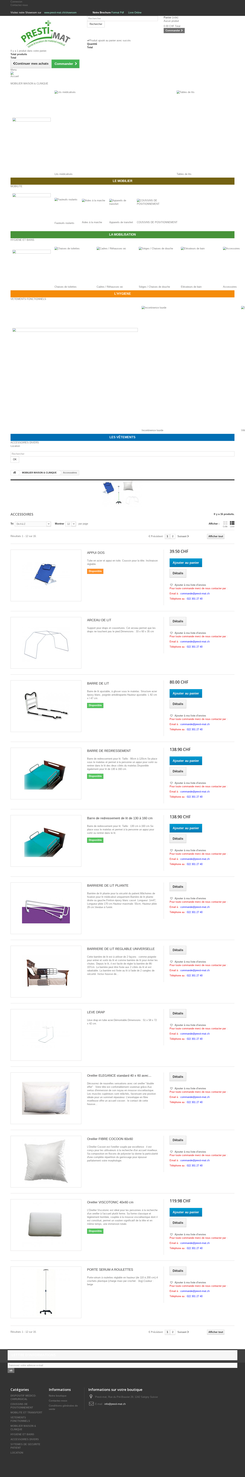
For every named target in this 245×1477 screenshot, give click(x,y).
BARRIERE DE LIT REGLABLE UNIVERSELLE (121, 949)
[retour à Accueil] (14, 472)
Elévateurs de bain (191, 286)
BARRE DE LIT (98, 683)
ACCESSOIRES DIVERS (25, 1439)
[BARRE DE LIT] (45, 706)
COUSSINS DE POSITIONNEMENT (157, 222)
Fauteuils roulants (64, 223)
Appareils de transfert (121, 222)
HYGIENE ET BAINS (22, 1434)
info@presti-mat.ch (115, 1404)
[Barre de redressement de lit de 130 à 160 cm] (45, 841)
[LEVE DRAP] (45, 1035)
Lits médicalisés (64, 174)
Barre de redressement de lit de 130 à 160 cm (120, 818)
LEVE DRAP (96, 1012)
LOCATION (17, 1452)
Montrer (59, 523)
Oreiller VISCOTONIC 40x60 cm (110, 1202)
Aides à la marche (92, 222)
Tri (12, 523)
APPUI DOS (96, 553)
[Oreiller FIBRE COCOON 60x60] (45, 1162)
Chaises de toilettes (66, 286)
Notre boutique (57, 1395)
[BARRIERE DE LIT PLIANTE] (45, 908)
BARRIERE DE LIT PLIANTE (107, 885)
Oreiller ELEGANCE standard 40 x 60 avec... (119, 1075)
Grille (225, 526)
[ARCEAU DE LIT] (45, 643)
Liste (232, 526)
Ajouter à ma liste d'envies (190, 584)
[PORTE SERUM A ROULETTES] (45, 1292)
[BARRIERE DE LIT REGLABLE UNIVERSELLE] (45, 972)
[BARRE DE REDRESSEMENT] (45, 773)
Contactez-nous (19, 5)
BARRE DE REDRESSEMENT (109, 751)
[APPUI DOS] (45, 575)
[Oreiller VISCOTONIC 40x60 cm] (45, 1225)
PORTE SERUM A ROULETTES (110, 1269)
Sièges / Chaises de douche (154, 286)
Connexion (16, 1)
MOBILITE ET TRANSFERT (26, 1412)
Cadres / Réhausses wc (110, 286)
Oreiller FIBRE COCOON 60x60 (110, 1139)
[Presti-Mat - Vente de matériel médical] (46, 33)
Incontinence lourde (152, 430)
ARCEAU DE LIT (99, 620)
